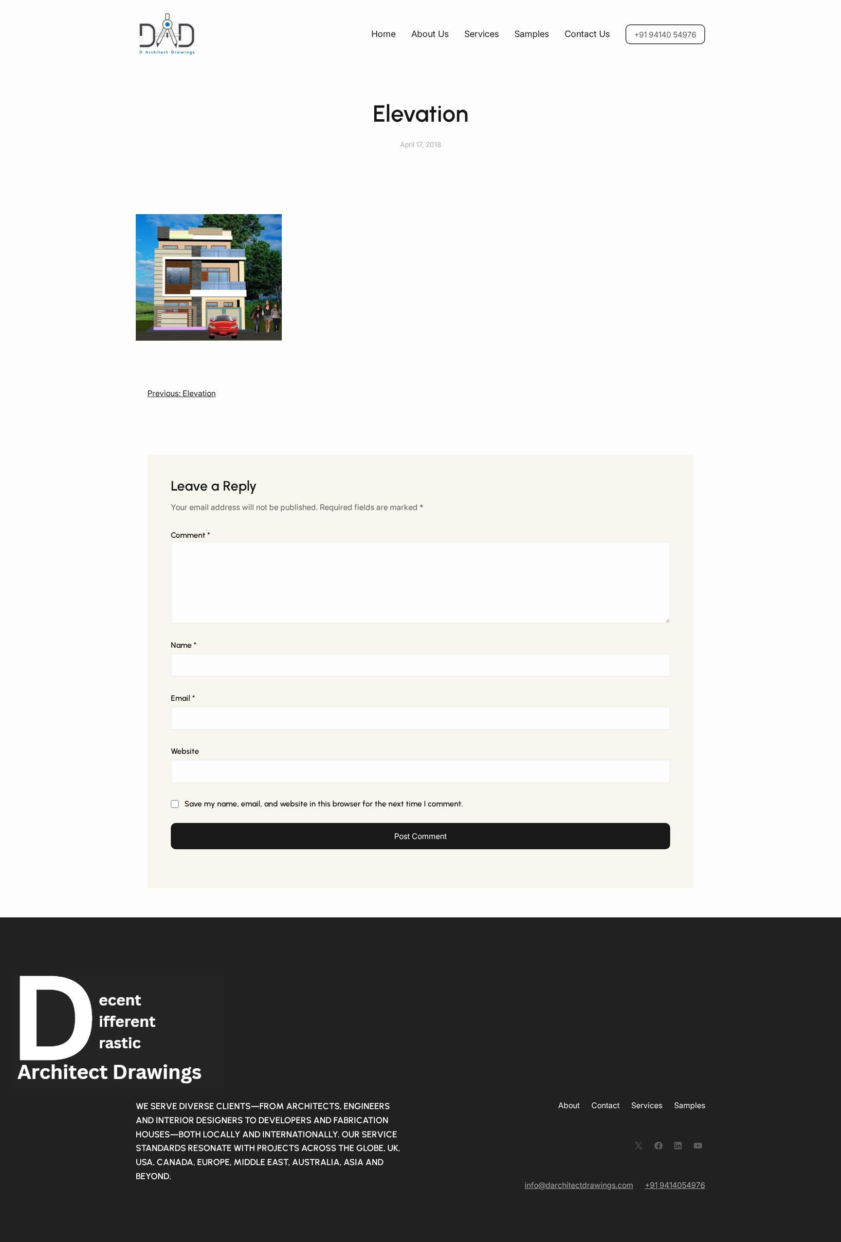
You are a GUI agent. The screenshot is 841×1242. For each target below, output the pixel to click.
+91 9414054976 (675, 1185)
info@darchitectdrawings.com (579, 1185)
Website (185, 751)
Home (383, 34)
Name (184, 645)
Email (183, 698)
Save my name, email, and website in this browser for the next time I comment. (323, 803)
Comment (190, 535)
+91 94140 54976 (665, 34)
